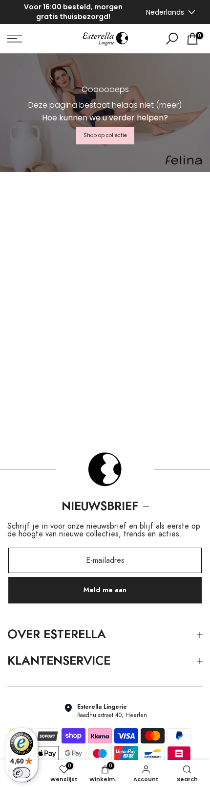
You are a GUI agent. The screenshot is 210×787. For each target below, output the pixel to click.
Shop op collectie (105, 135)
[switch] (21, 772)
